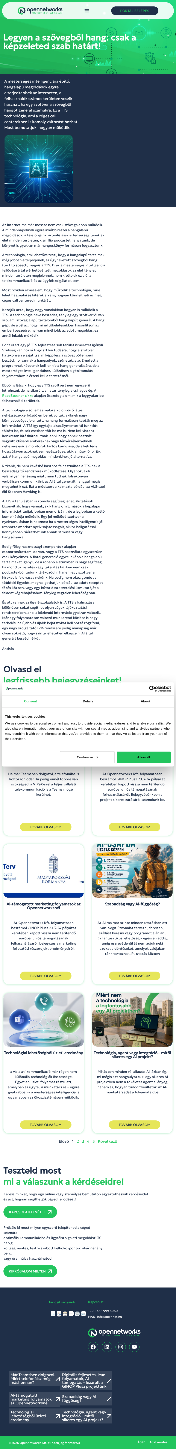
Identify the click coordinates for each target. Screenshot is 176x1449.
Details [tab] (88, 701)
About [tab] (145, 701)
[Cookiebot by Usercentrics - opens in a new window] (152, 689)
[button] (86, 10)
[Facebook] (93, 1347)
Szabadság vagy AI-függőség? (80, 1398)
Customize (85, 757)
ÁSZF (141, 1442)
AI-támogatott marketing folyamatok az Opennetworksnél (31, 1399)
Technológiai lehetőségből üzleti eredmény (28, 1416)
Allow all (143, 757)
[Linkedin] (107, 1347)
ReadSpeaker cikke (17, 395)
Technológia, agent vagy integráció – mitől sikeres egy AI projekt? (84, 1416)
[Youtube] (134, 1347)
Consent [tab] (30, 701)
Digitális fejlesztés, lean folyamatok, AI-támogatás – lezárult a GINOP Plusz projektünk (84, 1380)
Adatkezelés (158, 1442)
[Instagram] (120, 1347)
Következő (107, 1141)
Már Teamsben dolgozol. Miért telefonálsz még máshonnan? (33, 1378)
